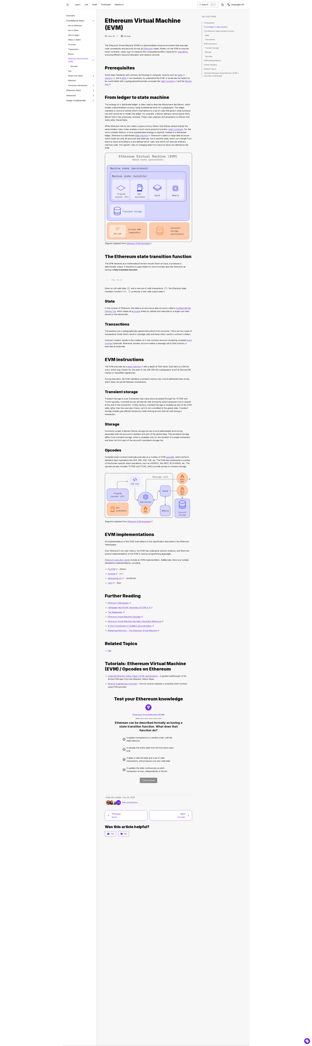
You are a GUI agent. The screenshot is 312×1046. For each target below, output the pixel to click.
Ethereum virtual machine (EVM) (78, 60)
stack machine (135, 366)
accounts (136, 311)
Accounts (72, 44)
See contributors (130, 802)
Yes (112, 834)
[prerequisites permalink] (104, 68)
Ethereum (148, 48)
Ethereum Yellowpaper (119, 603)
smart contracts (175, 129)
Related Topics (210, 69)
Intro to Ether (73, 30)
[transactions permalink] (104, 324)
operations (183, 52)
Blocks (71, 54)
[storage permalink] (104, 424)
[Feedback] (307, 1041)
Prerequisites (209, 23)
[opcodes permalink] (104, 450)
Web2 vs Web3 (74, 40)
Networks (72, 80)
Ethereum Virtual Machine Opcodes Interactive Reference (135, 621)
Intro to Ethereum (75, 26)
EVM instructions (210, 44)
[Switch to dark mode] (222, 4)
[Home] (67, 4)
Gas (69, 71)
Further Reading (210, 65)
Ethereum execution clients (117, 560)
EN (237, 4)
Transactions (73, 49)
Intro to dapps (73, 35)
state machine (142, 135)
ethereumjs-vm (116, 578)
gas (128, 52)
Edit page (126, 36)
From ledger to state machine (215, 27)
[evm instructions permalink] (104, 359)
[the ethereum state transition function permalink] (104, 256)
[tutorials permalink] (104, 666)
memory (110, 78)
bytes (181, 75)
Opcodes (74, 66)
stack (125, 78)
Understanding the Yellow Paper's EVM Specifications (133, 676)
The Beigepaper (116, 612)
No (125, 834)
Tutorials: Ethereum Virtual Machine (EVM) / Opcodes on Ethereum (221, 74)
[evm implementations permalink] (104, 534)
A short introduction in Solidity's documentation (131, 626)
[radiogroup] (148, 754)
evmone (112, 573)
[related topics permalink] (104, 643)
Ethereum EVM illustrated (139, 243)
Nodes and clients (75, 76)
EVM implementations (212, 60)
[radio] (148, 739)
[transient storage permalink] (104, 392)
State (207, 35)
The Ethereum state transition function (219, 31)
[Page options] (117, 36)
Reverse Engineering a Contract (122, 683)
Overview (70, 15)
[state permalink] (104, 301)
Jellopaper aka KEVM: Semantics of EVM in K (130, 607)
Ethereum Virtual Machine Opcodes (125, 616)
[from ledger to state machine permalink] (104, 97)
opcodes (170, 457)
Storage (208, 52)
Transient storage (212, 48)
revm (111, 583)
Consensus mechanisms (77, 85)
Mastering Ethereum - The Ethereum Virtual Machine (133, 630)
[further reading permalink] (104, 595)
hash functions (169, 81)
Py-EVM (112, 569)
